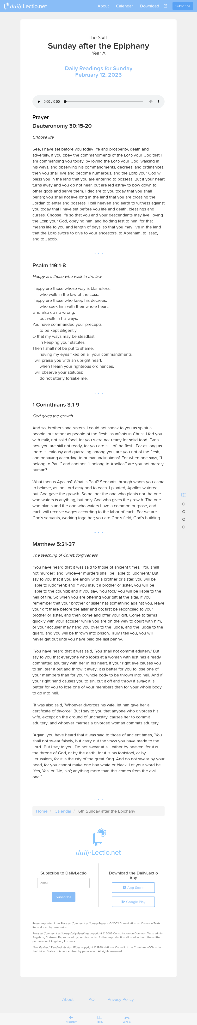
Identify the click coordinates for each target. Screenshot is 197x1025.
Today (100, 1021)
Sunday (127, 1021)
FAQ (90, 999)
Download (149, 6)
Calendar (124, 6)
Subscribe (182, 6)
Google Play (135, 901)
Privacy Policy (121, 999)
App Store (134, 887)
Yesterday (71, 1021)
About (103, 6)
